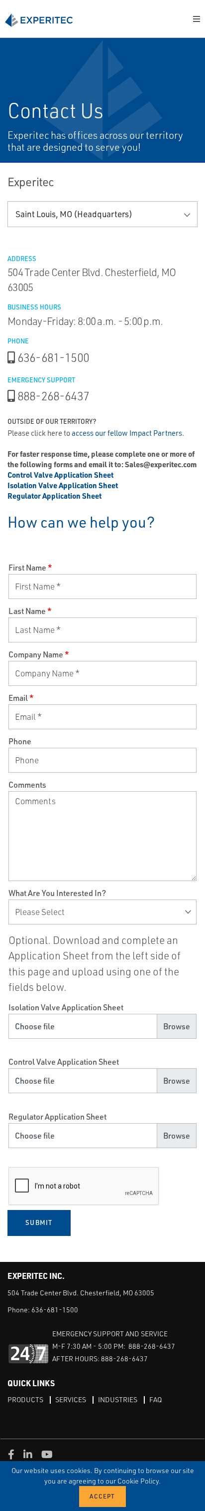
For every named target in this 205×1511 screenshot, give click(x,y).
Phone (19, 741)
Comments (27, 785)
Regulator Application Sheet (57, 1117)
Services (70, 1399)
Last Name (30, 611)
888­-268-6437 (53, 395)
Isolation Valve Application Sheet (65, 1007)
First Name (30, 568)
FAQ (155, 1399)
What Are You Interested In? (57, 893)
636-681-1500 (53, 357)
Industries (117, 1399)
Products (25, 1399)
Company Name (38, 654)
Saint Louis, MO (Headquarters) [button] (73, 214)
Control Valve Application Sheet (63, 1062)
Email (21, 698)
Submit (39, 1222)
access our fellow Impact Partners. (128, 433)
